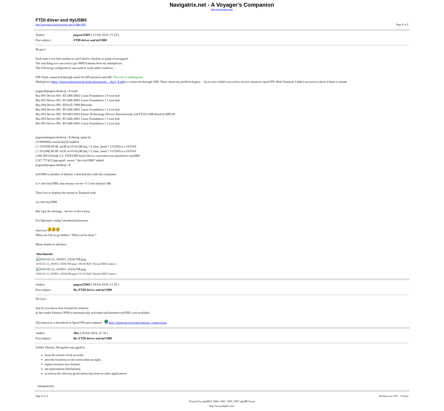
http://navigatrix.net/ (222, 9)
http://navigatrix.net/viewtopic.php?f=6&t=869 (61, 24)
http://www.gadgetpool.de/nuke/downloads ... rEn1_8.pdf (88, 81)
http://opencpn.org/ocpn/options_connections (138, 322)
